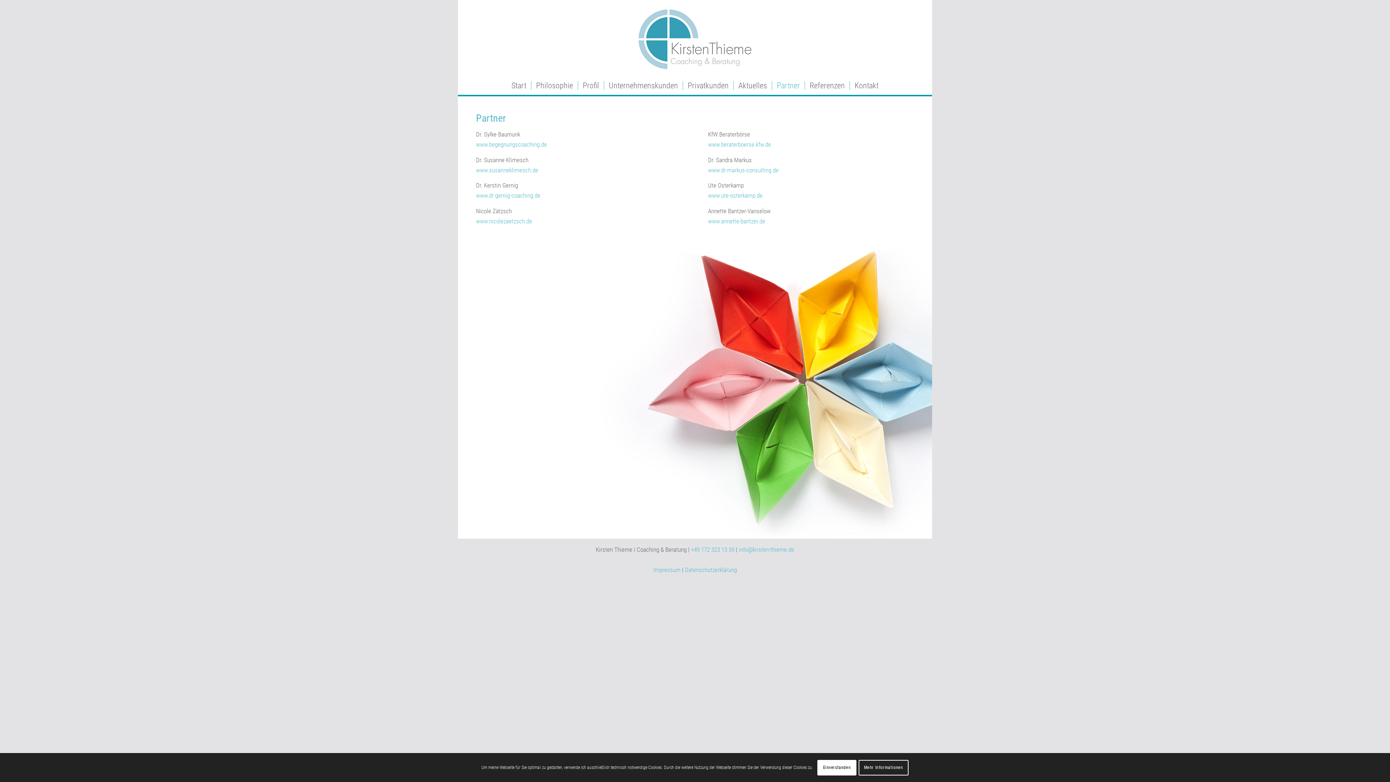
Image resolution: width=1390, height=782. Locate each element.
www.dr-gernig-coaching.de (508, 195)
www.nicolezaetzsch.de (504, 221)
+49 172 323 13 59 (712, 549)
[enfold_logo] (695, 38)
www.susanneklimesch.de (507, 170)
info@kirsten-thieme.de (766, 549)
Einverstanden (837, 767)
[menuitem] (519, 86)
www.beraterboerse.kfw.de (739, 144)
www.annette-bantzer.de (736, 221)
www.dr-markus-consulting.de (743, 170)
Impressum (667, 569)
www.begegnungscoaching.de (511, 144)
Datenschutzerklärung (711, 569)
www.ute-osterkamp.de (735, 195)
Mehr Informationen (883, 767)
